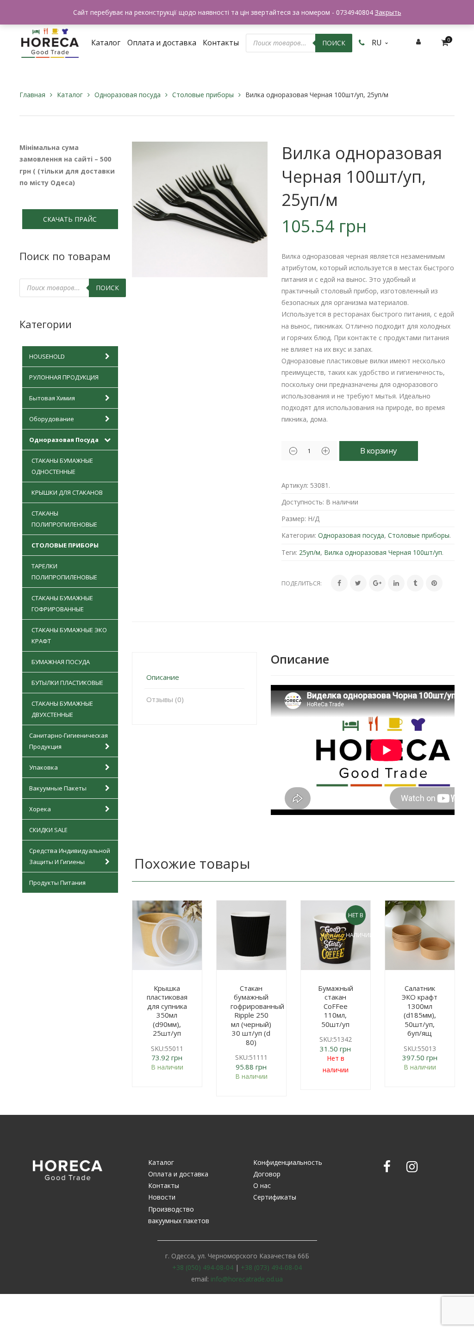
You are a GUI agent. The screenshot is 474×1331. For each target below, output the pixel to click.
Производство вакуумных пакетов (178, 1215)
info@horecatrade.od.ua (247, 1279)
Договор (267, 1173)
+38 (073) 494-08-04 (271, 1267)
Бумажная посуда (60, 662)
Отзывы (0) (165, 699)
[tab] (194, 677)
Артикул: (294, 485)
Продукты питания (57, 882)
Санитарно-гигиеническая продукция (68, 741)
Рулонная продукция (64, 377)
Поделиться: (301, 583)
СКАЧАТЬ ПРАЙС (70, 219)
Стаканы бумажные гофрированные (62, 603)
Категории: (298, 535)
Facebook (387, 1166)
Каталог (70, 94)
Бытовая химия (52, 398)
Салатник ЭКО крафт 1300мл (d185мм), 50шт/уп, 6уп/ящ (419, 1010)
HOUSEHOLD (47, 356)
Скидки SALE (48, 830)
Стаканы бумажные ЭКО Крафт (69, 635)
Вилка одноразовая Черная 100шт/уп (383, 552)
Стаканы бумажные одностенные (62, 466)
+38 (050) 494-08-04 (202, 1267)
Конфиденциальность (287, 1162)
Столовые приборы (203, 94)
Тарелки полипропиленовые (64, 571)
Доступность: (302, 502)
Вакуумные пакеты (58, 788)
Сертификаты (274, 1197)
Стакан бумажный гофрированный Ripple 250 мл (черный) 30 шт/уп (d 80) (257, 1015)
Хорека (40, 809)
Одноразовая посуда (127, 94)
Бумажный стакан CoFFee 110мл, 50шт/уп (335, 1006)
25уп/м (309, 552)
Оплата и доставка (178, 1173)
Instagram (412, 1166)
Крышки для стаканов (67, 492)
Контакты (163, 1185)
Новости (161, 1197)
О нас (262, 1185)
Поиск (333, 42)
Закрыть (388, 12)
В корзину (378, 450)
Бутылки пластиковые (67, 682)
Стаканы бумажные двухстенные (62, 709)
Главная (32, 94)
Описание (162, 677)
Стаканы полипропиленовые (64, 519)
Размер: (293, 518)
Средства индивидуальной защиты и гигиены (69, 856)
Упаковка (43, 767)
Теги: (289, 552)
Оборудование (51, 419)
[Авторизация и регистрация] (418, 41)
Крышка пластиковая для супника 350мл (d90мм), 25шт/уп (167, 1010)
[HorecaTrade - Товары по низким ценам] (50, 41)
